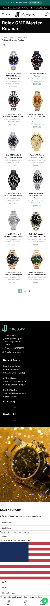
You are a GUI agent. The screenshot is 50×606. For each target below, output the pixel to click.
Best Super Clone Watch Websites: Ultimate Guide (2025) (14, 369)
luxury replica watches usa (10, 411)
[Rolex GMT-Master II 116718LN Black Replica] (13, 259)
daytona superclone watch (10, 416)
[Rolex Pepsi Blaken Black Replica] (37, 60)
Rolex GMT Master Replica (14, 82)
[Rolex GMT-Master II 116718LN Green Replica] (37, 259)
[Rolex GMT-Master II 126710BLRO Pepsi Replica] (13, 101)
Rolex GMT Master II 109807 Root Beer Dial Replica (36, 116)
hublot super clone (8, 424)
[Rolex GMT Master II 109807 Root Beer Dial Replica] (37, 101)
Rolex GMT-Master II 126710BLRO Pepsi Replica (13, 115)
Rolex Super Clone (17, 37)
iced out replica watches (9, 425)
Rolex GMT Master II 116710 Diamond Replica (13, 156)
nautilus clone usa (8, 419)
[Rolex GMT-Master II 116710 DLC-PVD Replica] (13, 180)
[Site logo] (25, 14)
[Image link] (13, 328)
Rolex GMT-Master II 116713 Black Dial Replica (37, 235)
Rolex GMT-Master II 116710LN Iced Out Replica (13, 235)
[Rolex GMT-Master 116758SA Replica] (37, 142)
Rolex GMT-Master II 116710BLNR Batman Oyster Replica (13, 76)
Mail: (14, 352)
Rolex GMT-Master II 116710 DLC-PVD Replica (13, 194)
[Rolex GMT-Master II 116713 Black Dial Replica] (37, 220)
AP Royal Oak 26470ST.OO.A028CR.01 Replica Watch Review (14, 381)
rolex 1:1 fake (6, 414)
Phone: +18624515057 (14, 348)
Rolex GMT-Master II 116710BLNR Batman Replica (36, 195)
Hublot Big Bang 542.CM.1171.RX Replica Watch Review (14, 393)
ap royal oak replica (8, 420)
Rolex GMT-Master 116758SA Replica (37, 156)
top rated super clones (9, 413)
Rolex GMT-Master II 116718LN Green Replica (37, 273)
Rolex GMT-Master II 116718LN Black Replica (13, 273)
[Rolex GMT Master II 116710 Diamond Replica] (13, 142)
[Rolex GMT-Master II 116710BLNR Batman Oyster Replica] (13, 60)
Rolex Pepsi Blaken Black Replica (36, 75)
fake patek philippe (8, 418)
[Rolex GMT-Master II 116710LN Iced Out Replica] (13, 220)
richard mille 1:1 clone (8, 422)
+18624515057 (35, 3)
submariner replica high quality (11, 415)
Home (4, 37)
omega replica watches (9, 423)
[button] (15, 408)
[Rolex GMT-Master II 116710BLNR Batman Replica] (37, 180)
